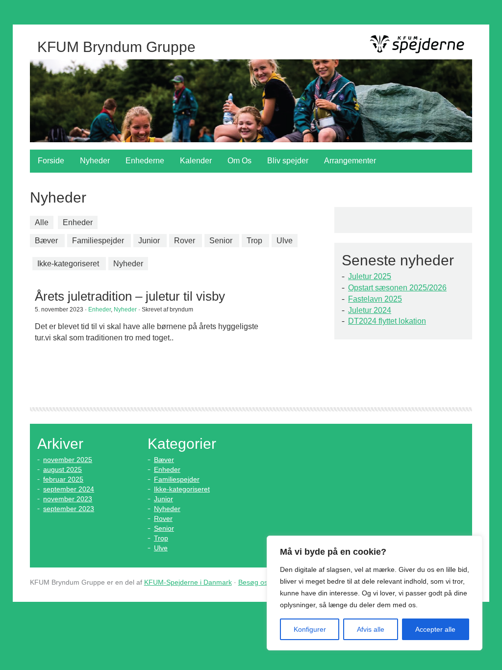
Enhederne (145, 160)
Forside (51, 160)
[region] (374, 593)
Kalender (196, 160)
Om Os (239, 160)
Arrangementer (350, 160)
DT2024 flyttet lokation (387, 321)
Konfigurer (310, 629)
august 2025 (62, 469)
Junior (149, 240)
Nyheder (95, 160)
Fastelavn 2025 (375, 299)
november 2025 (67, 460)
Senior (220, 240)
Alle (42, 222)
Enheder (78, 222)
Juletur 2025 (369, 276)
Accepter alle (435, 629)
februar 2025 (63, 479)
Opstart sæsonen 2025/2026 (397, 287)
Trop (254, 240)
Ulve (284, 240)
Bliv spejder (287, 160)
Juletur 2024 (369, 310)
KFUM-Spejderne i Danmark (188, 582)
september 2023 (68, 509)
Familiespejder (98, 240)
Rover (184, 240)
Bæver (46, 240)
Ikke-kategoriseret (68, 263)
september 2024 (68, 489)
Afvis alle (370, 629)
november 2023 (67, 499)
